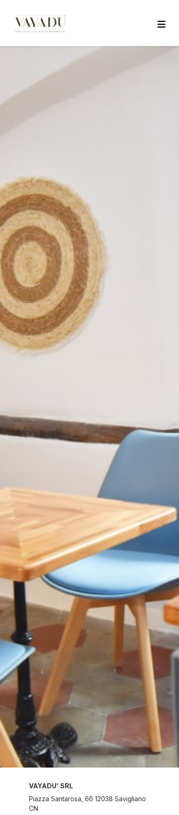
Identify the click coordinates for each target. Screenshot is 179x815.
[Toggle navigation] (161, 24)
